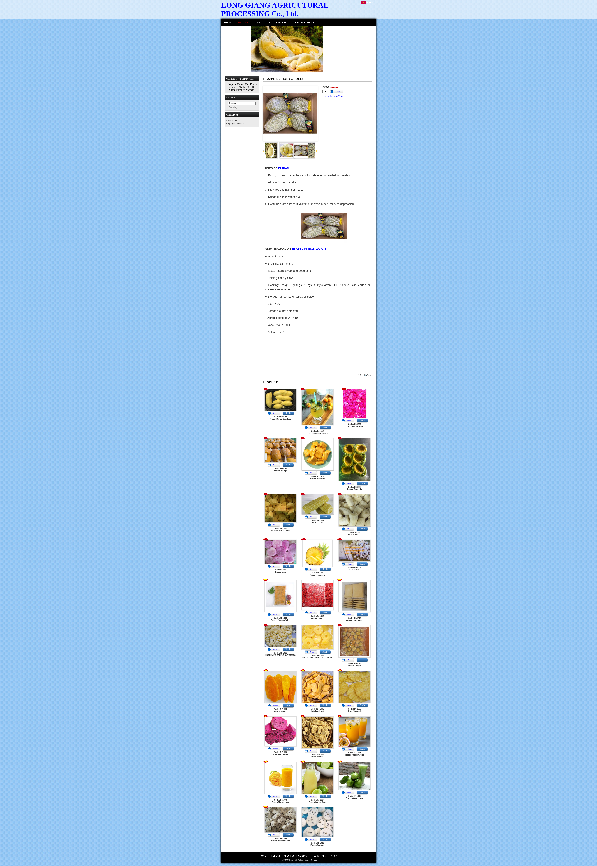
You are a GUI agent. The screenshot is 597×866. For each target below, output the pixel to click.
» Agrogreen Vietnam (235, 124)
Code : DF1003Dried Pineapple (355, 710)
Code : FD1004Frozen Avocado (354, 488)
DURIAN (283, 168)
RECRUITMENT (304, 22)
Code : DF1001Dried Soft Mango (280, 710)
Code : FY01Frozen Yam (280, 571)
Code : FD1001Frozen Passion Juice (280, 619)
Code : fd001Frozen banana (354, 533)
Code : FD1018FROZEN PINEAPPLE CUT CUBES (280, 654)
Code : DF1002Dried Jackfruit (317, 710)
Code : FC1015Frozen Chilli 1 (317, 617)
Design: (311, 860)
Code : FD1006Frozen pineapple (317, 574)
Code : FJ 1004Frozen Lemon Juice (317, 801)
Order (338, 91)
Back (369, 375)
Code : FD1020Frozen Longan (354, 664)
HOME (228, 22)
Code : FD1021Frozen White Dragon (280, 839)
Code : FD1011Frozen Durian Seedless (280, 418)
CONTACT (282, 22)
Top (361, 375)
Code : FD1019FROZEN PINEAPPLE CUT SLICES (317, 657)
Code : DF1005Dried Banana (317, 756)
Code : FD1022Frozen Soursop (317, 844)
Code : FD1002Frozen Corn (317, 521)
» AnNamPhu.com (233, 120)
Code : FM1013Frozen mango (280, 469)
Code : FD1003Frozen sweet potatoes (281, 529)
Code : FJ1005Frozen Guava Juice (354, 797)
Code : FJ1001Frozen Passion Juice (354, 754)
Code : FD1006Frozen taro (354, 569)
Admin (334, 856)
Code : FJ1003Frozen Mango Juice (280, 801)
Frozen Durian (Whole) (333, 96)
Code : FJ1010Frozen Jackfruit (317, 477)
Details (288, 413)
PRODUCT (244, 22)
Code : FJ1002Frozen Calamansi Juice (317, 432)
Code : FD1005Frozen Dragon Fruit (354, 425)
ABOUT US (263, 22)
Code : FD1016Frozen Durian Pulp (354, 619)
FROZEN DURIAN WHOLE (309, 249)
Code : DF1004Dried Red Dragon (280, 753)
